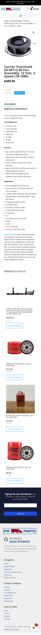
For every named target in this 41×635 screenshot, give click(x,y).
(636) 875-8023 (19, 542)
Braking (6, 587)
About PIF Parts (9, 566)
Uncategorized (16, 21)
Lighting (7, 590)
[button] (33, 32)
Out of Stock (15, 325)
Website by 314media (12, 629)
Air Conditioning (10, 593)
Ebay (5, 611)
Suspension (8, 598)
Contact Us (8, 575)
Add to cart (19, 93)
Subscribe (20, 514)
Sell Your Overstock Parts (13, 572)
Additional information (15, 108)
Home (6, 21)
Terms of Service (10, 578)
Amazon (7, 613)
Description (10, 104)
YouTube (7, 619)
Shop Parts (8, 569)
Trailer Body (8, 596)
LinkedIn (7, 616)
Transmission (9, 601)
